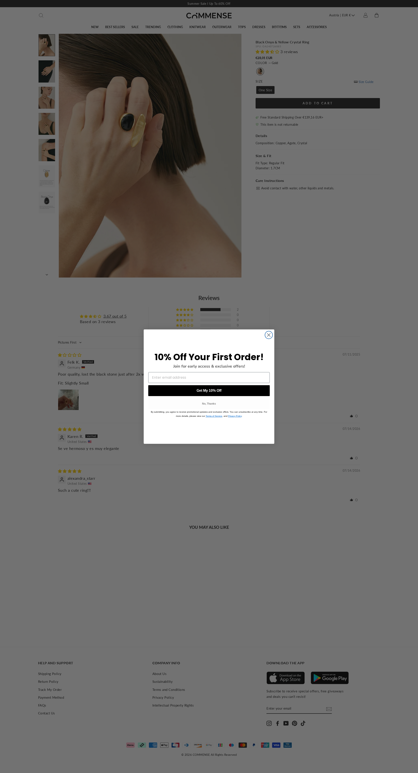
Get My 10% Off (209, 390)
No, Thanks (209, 403)
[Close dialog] (269, 335)
